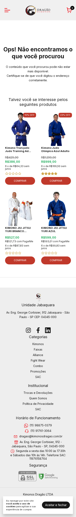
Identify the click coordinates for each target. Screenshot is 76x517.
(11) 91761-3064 (40, 430)
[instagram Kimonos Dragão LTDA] (28, 330)
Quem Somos (38, 398)
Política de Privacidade (38, 403)
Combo (38, 366)
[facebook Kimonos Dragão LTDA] (38, 330)
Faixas (38, 349)
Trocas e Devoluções (38, 392)
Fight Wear (38, 360)
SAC (38, 377)
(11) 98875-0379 (41, 425)
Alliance (38, 355)
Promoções (38, 371)
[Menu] (8, 10)
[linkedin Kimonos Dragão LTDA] (47, 330)
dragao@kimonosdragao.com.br (40, 436)
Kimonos (38, 344)
